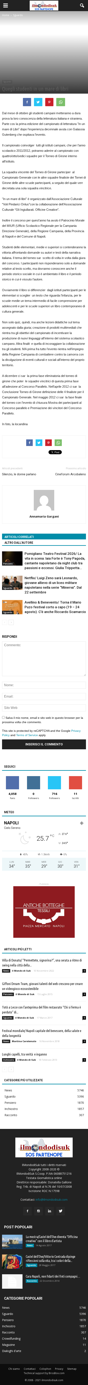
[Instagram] (38, 1211)
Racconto (11, 1115)
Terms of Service (27, 735)
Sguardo (7, 81)
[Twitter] (60, 1211)
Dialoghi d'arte (11, 1351)
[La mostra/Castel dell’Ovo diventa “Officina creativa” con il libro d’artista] (12, 1242)
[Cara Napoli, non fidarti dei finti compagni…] (12, 1281)
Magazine (8, 1345)
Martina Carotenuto (24, 1041)
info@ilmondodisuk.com (52, 1199)
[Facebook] (27, 1211)
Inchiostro (8, 1059)
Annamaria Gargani (44, 516)
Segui (33, 777)
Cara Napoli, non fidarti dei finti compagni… (53, 1276)
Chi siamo (14, 1369)
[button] (82, 5)
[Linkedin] (49, 1211)
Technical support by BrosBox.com (44, 1373)
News (6, 970)
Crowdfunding (11, 1338)
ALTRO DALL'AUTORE (19, 542)
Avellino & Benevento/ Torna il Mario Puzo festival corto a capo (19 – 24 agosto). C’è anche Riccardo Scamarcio (55, 607)
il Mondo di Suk (21, 970)
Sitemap (72, 1369)
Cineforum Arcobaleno (70, 474)
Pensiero (8, 563)
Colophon (45, 1369)
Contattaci (30, 1369)
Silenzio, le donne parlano (19, 474)
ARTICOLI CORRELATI (19, 537)
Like (12, 777)
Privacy (59, 1369)
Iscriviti (75, 777)
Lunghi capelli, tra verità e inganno (24, 1054)
